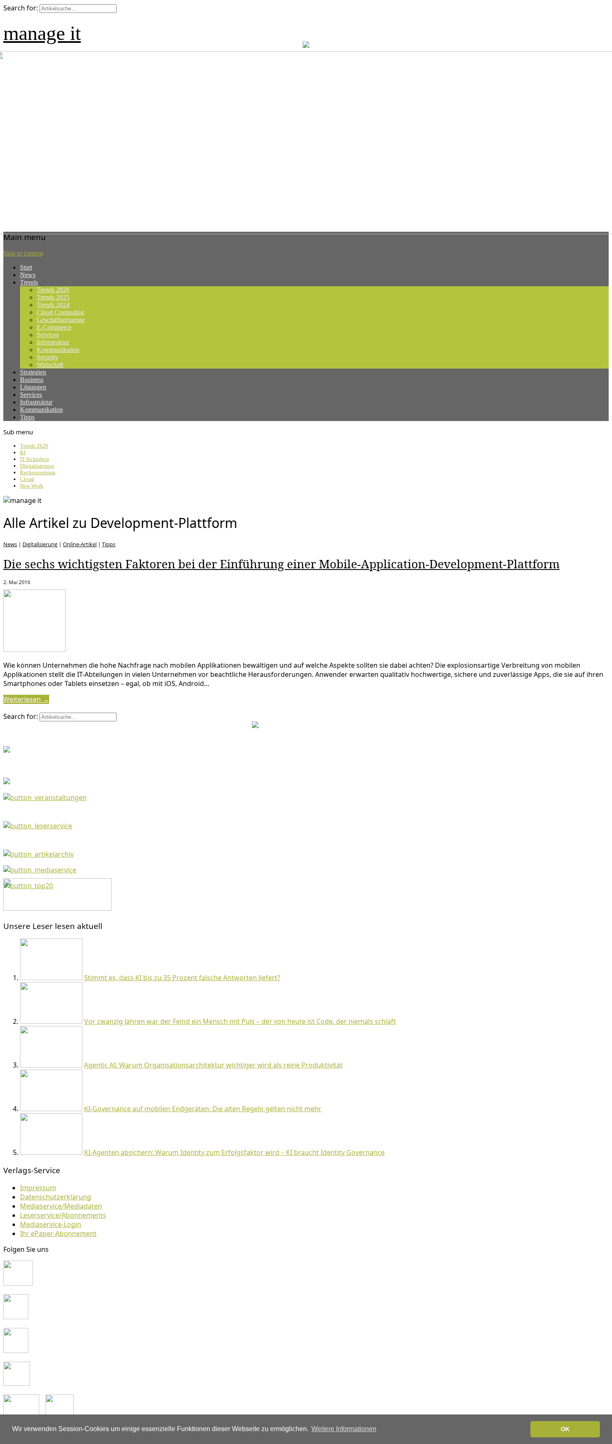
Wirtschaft (50, 364)
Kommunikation (58, 349)
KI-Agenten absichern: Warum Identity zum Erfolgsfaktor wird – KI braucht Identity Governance (234, 1152)
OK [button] (565, 1429)
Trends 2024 (53, 304)
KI (22, 452)
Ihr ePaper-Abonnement (58, 1233)
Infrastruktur (53, 342)
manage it (42, 33)
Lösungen (33, 387)
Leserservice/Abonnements (63, 1215)
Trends (29, 282)
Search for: (20, 7)
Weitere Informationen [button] (343, 1428)
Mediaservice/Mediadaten (61, 1206)
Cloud (27, 479)
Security (47, 357)
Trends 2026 (53, 289)
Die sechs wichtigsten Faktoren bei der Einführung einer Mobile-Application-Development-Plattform (281, 564)
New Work (31, 486)
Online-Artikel (80, 544)
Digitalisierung (37, 466)
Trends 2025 (53, 297)
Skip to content (23, 253)
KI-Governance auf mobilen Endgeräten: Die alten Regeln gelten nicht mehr (202, 1108)
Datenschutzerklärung (55, 1196)
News (27, 274)
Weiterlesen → (26, 699)
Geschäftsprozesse (61, 319)
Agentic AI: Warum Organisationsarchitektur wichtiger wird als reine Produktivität (213, 1065)
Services (48, 334)
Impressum (38, 1187)
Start (26, 267)
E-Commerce (54, 327)
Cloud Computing (60, 312)
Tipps (27, 417)
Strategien (33, 372)
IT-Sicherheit (34, 459)
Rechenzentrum (37, 472)
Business (31, 379)
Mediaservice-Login (50, 1224)
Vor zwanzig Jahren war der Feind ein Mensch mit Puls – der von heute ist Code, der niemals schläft (240, 1021)
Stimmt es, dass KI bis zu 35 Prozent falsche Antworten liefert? (182, 977)
